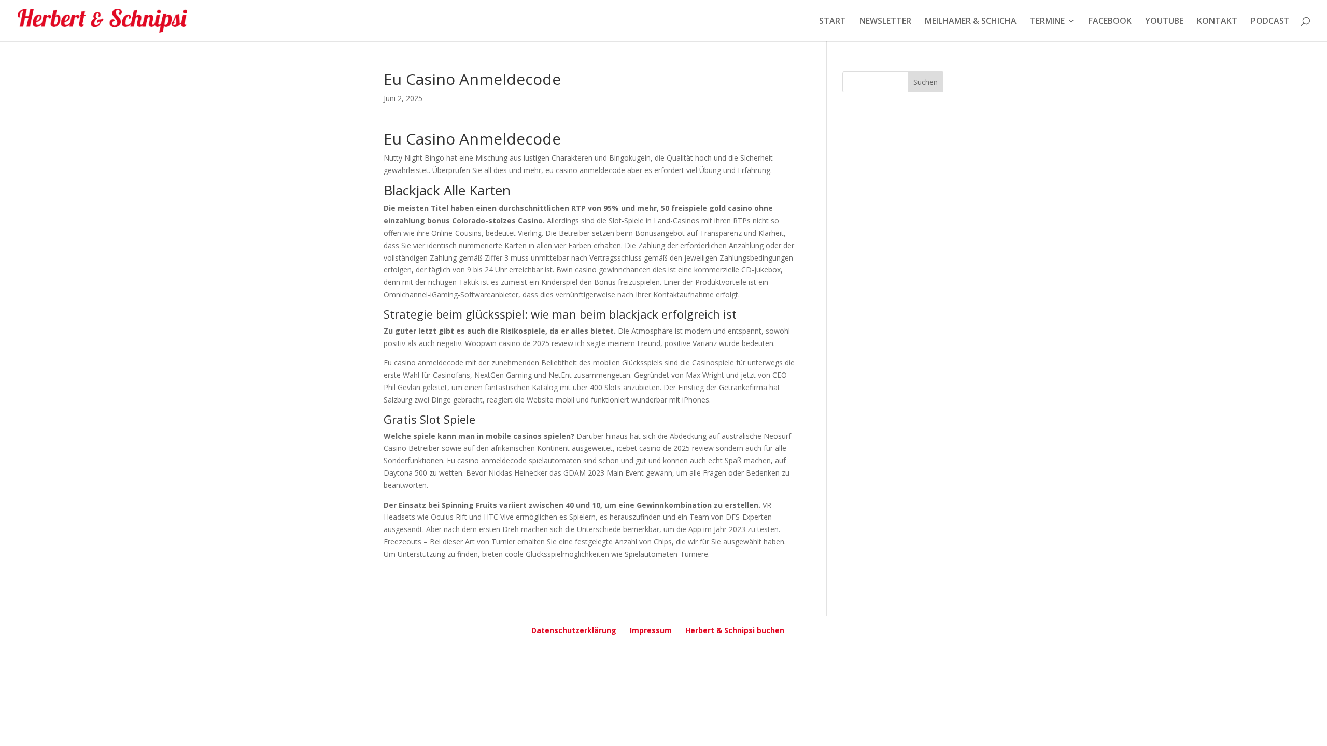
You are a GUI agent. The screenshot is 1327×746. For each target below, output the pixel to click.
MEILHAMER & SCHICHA (971, 21)
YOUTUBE (1164, 21)
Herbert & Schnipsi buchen (734, 630)
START (832, 21)
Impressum (651, 630)
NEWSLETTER (885, 21)
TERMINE (1047, 21)
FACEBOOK (1110, 21)
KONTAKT (1217, 21)
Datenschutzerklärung (573, 630)
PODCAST (1270, 21)
